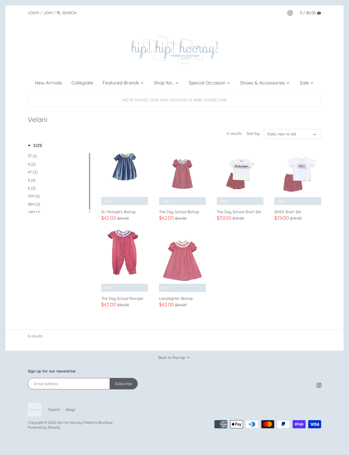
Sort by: (253, 133)
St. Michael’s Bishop (118, 211)
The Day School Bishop (179, 211)
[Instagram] (290, 12)
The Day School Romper (122, 298)
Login (33, 12)
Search (54, 409)
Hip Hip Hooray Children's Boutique (85, 422)
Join (47, 12)
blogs (71, 409)
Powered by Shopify (44, 427)
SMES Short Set (287, 211)
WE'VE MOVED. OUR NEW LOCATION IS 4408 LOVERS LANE (174, 99)
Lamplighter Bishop (176, 298)
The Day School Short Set (239, 211)
